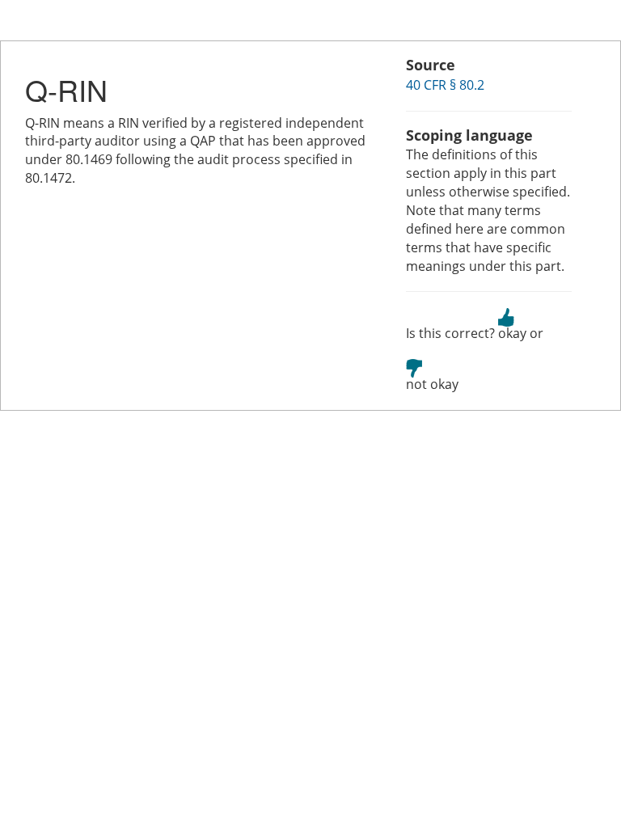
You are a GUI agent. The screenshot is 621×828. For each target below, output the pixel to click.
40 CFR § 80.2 (445, 85)
